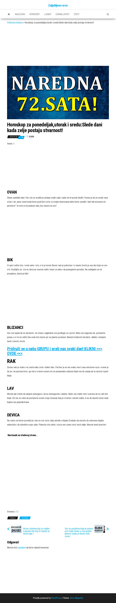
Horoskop (34, 14)
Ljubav (47, 14)
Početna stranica (14, 22)
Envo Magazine (76, 598)
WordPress (56, 598)
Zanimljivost (62, 14)
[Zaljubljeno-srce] (9, 14)
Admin (31, 136)
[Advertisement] (58, 47)
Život (77, 14)
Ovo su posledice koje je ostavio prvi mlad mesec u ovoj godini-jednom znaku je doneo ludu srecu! (79, 532)
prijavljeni (22, 547)
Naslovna (20, 14)
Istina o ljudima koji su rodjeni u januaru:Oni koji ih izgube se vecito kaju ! (36, 531)
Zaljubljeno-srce (58, 5)
